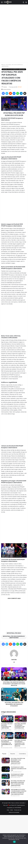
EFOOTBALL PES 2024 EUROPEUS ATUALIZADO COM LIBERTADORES (6, 726)
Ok (14, 841)
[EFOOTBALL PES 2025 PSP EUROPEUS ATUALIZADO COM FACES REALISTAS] (21, 719)
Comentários (22, 753)
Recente (12, 753)
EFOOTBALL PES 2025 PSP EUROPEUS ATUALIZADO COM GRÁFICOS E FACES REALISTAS (20, 743)
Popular (4, 753)
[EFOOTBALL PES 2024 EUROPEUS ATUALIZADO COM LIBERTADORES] (7, 719)
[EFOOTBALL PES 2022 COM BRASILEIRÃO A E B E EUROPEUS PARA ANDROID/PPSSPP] (6, 760)
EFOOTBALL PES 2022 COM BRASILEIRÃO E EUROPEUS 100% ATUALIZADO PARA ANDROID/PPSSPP (18, 783)
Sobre (11, 810)
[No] (26, 838)
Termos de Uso (17, 810)
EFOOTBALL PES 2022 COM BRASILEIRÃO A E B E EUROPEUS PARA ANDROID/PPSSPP (18, 761)
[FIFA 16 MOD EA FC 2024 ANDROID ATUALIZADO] (6, 776)
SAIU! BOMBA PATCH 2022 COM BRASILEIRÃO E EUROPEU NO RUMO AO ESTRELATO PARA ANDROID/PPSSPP (18, 792)
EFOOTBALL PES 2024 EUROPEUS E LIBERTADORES (14, 69)
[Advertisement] (14, 19)
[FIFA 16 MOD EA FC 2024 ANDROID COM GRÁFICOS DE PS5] (6, 769)
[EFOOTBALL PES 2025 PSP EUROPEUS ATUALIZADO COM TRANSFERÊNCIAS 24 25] (7, 735)
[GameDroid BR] (8, 2)
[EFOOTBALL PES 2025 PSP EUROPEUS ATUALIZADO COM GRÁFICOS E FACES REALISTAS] (21, 735)
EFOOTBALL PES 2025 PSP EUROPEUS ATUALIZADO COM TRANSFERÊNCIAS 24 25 (6, 743)
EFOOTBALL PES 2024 (14, 633)
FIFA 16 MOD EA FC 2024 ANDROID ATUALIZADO (17, 775)
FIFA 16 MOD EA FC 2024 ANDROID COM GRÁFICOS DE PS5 (18, 768)
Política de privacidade (14, 812)
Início (3, 64)
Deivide (5, 87)
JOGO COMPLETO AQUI (14, 598)
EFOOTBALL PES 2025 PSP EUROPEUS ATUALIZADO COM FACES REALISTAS (20, 726)
